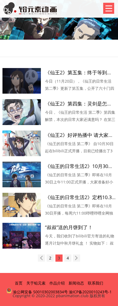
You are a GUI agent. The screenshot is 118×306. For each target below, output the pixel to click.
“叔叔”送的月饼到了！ (69, 227)
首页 (19, 283)
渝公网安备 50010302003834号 (40, 291)
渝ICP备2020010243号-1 (90, 291)
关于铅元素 (36, 283)
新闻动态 (76, 283)
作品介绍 (57, 283)
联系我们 (95, 283)
